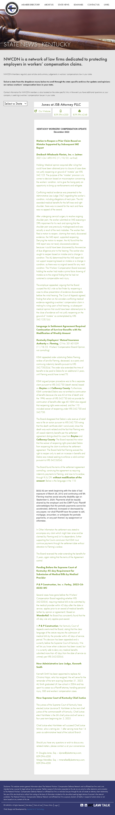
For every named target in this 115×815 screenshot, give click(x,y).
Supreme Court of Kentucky (65, 704)
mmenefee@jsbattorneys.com (71, 759)
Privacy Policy (48, 805)
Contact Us (93, 4)
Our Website (44, 111)
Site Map (29, 805)
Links (106, 4)
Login (56, 805)
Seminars (78, 4)
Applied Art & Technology (35, 809)
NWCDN (12, 8)
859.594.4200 (61, 114)
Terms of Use (38, 805)
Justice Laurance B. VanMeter (57, 708)
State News (63, 4)
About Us (48, 4)
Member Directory (30, 4)
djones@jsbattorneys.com (70, 752)
